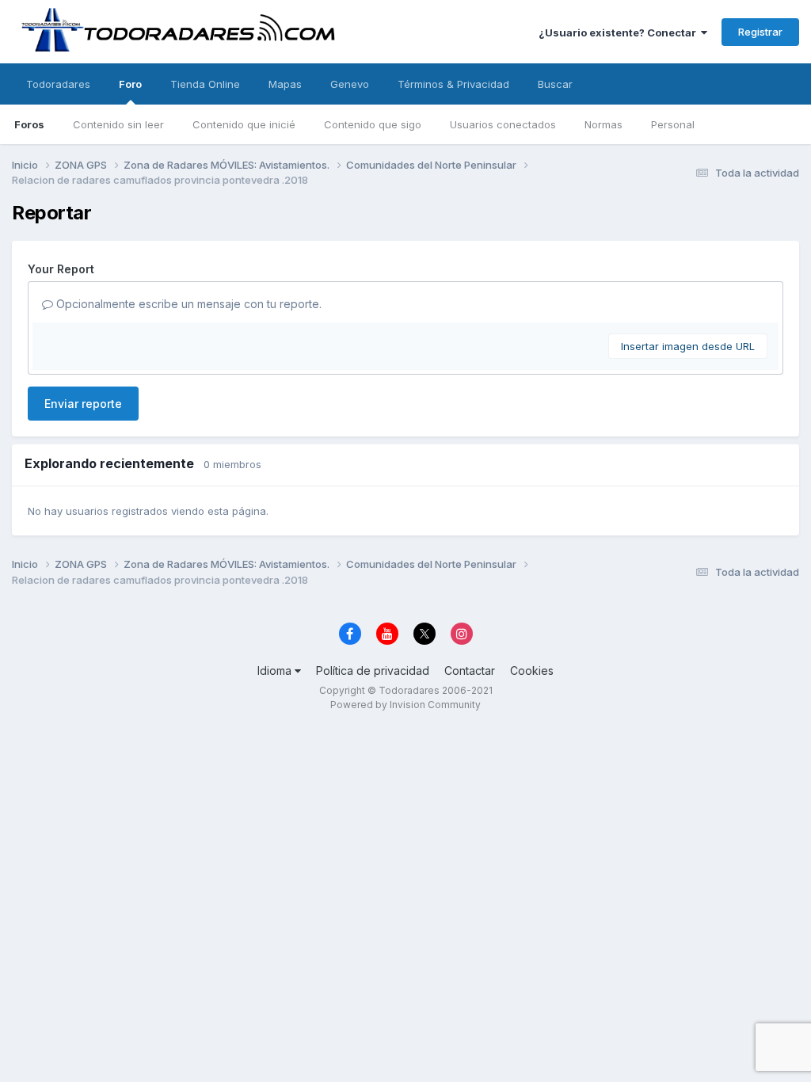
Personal (673, 124)
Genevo (349, 84)
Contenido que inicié (243, 124)
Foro (130, 84)
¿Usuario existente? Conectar (620, 32)
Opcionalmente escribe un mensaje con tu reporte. (187, 304)
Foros (29, 124)
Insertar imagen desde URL (688, 346)
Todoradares (58, 84)
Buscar (555, 84)
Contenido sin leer (118, 124)
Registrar (760, 31)
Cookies (532, 670)
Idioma (276, 670)
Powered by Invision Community (405, 705)
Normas (603, 124)
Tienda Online (205, 84)
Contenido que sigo (372, 124)
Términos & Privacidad (453, 84)
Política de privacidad (372, 670)
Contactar (469, 670)
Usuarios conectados (503, 124)
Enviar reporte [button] (83, 403)
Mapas (285, 84)
